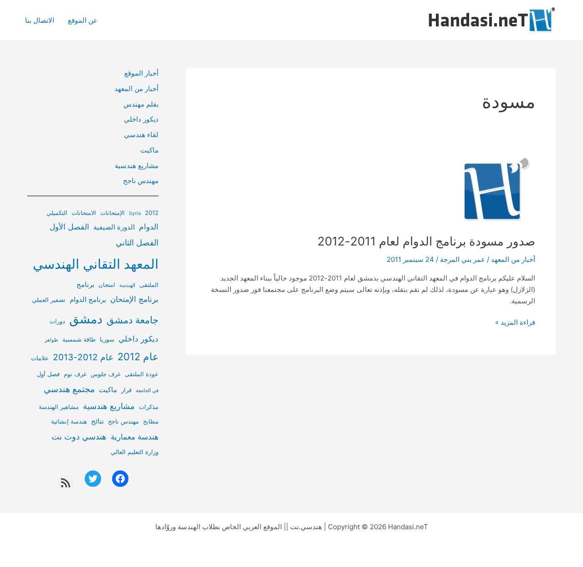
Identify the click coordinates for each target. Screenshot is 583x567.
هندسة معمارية (135, 436)
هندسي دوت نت (79, 436)
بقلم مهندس (141, 104)
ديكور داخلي (141, 119)
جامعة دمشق (133, 320)
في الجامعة (147, 390)
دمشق (85, 319)
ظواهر (51, 340)
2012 (152, 212)
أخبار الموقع (141, 73)
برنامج (85, 284)
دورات (57, 321)
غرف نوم (75, 374)
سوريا (107, 339)
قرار (126, 389)
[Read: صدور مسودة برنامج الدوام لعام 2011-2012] (494, 189)
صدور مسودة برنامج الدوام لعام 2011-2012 (426, 241)
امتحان (106, 284)
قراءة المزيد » (515, 322)
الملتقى (149, 284)
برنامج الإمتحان (134, 299)
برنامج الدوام (88, 299)
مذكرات (149, 406)
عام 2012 (138, 357)
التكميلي (56, 212)
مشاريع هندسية (137, 165)
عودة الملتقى (142, 374)
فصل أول (48, 374)
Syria (135, 213)
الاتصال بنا (39, 20)
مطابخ (151, 421)
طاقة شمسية (79, 339)
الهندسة (127, 285)
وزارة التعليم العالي (135, 451)
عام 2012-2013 (83, 357)
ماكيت (149, 150)
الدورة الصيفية (114, 227)
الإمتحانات (112, 212)
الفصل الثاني (137, 242)
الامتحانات (84, 212)
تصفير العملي (49, 299)
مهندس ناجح (141, 180)
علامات (40, 358)
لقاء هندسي (141, 134)
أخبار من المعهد (513, 259)
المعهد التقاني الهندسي (96, 264)
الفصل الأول (69, 226)
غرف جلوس (106, 374)
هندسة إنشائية (69, 421)
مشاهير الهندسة (59, 406)
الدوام (149, 226)
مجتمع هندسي (69, 389)
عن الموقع (82, 20)
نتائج (97, 421)
